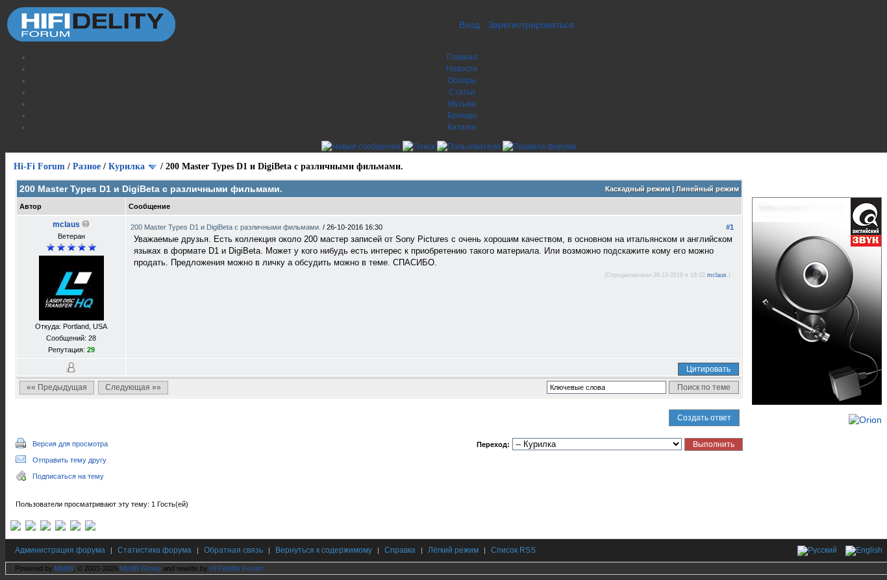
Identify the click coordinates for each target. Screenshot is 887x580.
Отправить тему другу (69, 460)
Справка (400, 550)
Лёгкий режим (453, 550)
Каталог (462, 127)
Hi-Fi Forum (39, 166)
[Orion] (865, 420)
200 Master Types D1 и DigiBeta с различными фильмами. (227, 227)
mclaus (66, 224)
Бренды (462, 115)
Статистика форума (155, 550)
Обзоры (462, 80)
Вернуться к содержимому (323, 550)
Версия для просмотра (70, 444)
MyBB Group (140, 568)
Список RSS (513, 550)
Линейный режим (707, 189)
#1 (730, 227)
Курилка (126, 166)
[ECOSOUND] (60, 528)
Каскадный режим (637, 189)
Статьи (462, 92)
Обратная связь (233, 550)
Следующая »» (133, 387)
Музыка (462, 103)
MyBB (64, 568)
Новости (461, 68)
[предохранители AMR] (15, 528)
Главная (462, 57)
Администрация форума (60, 550)
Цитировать (708, 369)
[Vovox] (90, 528)
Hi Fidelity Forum (236, 568)
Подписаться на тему (68, 476)
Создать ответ (704, 417)
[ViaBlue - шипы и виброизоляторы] (75, 528)
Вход (469, 24)
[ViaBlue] (45, 528)
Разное (87, 166)
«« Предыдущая (57, 387)
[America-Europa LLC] (30, 528)
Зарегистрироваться (531, 24)
